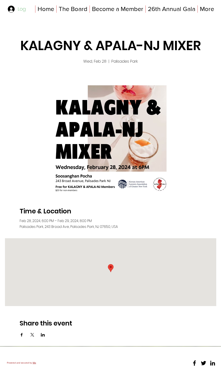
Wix (34, 363)
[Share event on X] (32, 335)
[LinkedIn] (212, 363)
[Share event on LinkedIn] (43, 335)
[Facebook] (194, 363)
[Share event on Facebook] (22, 335)
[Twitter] (203, 363)
